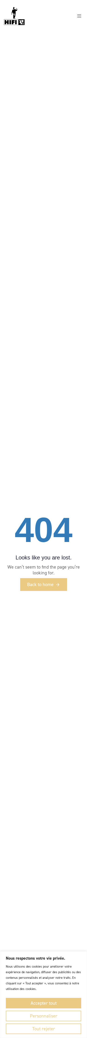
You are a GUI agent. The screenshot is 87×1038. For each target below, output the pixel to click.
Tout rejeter (43, 1029)
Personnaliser (43, 1016)
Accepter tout (44, 1003)
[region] (43, 994)
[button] (81, 15)
